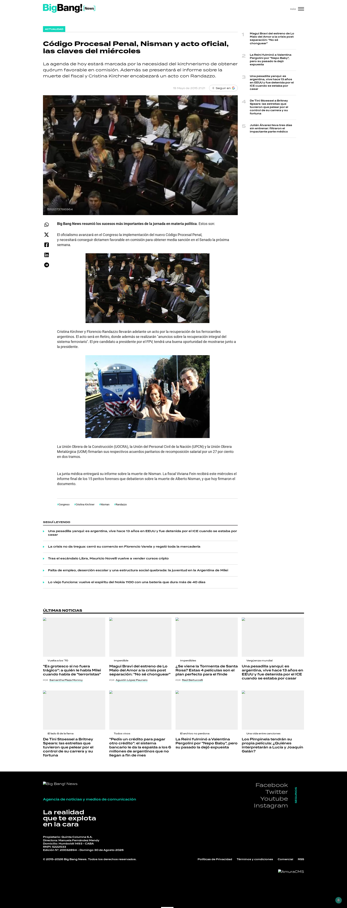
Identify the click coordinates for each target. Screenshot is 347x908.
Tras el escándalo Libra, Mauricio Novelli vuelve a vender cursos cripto (108, 558)
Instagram (271, 805)
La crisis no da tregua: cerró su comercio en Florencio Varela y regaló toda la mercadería (124, 547)
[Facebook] (46, 244)
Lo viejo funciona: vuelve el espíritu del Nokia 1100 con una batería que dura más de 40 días (126, 582)
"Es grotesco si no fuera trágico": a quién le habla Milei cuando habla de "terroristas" (72, 670)
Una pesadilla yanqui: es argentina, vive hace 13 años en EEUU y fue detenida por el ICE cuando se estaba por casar (142, 533)
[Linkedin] (46, 254)
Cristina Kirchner (85, 504)
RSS (301, 859)
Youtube (274, 798)
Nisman (105, 504)
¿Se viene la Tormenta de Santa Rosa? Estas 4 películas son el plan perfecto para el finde (207, 670)
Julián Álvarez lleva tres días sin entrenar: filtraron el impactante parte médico (271, 128)
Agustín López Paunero (132, 680)
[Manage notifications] (338, 900)
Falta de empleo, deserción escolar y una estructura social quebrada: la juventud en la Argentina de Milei (138, 570)
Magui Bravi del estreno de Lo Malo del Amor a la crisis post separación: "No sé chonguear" (272, 38)
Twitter (276, 791)
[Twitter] (46, 234)
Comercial (285, 859)
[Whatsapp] (46, 224)
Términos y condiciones (255, 859)
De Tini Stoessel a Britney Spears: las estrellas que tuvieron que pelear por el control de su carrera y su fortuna (269, 107)
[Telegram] (46, 264)
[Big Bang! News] (69, 8)
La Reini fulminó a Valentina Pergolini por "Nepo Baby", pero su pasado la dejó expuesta (270, 60)
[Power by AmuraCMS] (291, 871)
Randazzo (121, 504)
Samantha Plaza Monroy (66, 680)
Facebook (271, 785)
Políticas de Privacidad (215, 859)
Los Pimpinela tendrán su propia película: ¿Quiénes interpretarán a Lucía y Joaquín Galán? (272, 745)
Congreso (64, 504)
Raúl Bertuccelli (192, 680)
